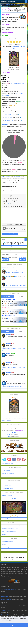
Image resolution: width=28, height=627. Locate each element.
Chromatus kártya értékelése (8, 476)
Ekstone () (10, 353)
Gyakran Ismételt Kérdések (7, 488)
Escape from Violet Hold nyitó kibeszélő (10, 528)
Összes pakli (4, 324)
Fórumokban (22, 243)
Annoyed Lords (8, 117)
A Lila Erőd (8, 279)
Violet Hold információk (6, 485)
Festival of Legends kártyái (17, 4)
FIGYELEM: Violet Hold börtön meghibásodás (16, 285)
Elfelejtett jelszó (22, 257)
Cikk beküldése (4, 605)
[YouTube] (9, 459)
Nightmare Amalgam (20, 430)
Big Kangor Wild (9, 120)
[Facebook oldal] (14, 459)
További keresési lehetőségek (8, 246)
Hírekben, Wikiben (10, 242)
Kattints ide (5, 124)
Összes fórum (4, 534)
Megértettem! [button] (14, 625)
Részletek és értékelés (6, 420)
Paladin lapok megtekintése (17, 83)
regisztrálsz (17, 176)
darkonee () (11, 270)
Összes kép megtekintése (7, 495)
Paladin (8, 4)
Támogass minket (5, 610)
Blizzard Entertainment (6, 599)
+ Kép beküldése (5, 518)
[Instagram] (19, 459)
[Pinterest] (24, 459)
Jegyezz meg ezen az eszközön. (10, 257)
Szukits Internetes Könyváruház (8, 541)
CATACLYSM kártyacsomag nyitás (9, 531)
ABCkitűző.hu (4, 594)
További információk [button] (7, 620)
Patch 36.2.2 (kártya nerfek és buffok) (14, 272)
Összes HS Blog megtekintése (8, 267)
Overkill (14, 499)
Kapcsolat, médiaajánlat (6, 614)
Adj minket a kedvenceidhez (7, 463)
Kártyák (3, 4)
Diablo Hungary (4, 596)
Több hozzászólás (5, 390)
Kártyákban (7, 243)
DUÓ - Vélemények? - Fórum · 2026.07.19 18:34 (12, 386)
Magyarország (9, 1)
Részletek (14, 432)
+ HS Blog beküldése (6, 289)
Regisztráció (22, 259)
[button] (1, 1)
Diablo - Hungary (5, 547)
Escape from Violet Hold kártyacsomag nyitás (11, 525)
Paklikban (14, 243)
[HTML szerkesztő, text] (14, 215)
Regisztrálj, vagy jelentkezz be (8, 473)
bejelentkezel (6, 176)
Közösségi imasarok (6, 470)
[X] (4, 459)
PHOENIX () (10, 282)
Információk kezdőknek (6, 483)
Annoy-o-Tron (5, 35)
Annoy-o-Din (8, 114)
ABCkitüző (4, 544)
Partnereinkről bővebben (7, 550)
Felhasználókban (20, 242)
